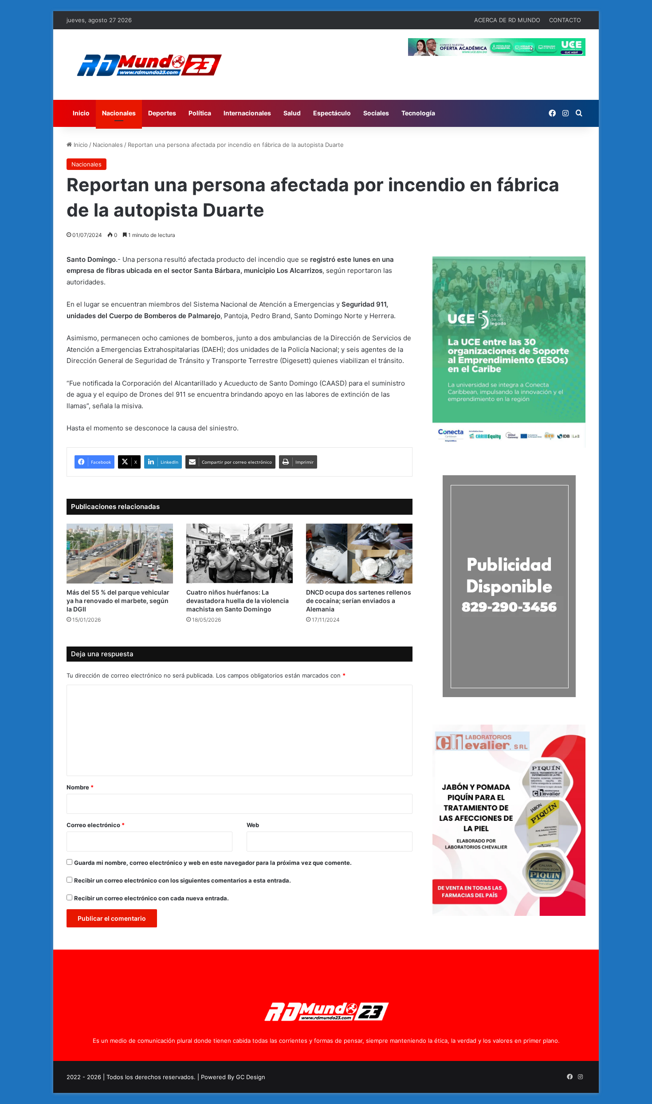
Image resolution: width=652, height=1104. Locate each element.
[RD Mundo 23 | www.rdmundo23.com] (149, 64)
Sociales (376, 113)
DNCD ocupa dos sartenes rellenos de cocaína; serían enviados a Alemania (358, 600)
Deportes (162, 113)
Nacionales (119, 113)
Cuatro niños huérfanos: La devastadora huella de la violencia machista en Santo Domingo (237, 600)
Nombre (80, 787)
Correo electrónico (96, 824)
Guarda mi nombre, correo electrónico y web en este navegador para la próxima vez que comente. (213, 862)
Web (253, 824)
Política (200, 113)
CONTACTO (565, 20)
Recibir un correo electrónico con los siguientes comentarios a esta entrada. (182, 880)
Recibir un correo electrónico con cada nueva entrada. (151, 898)
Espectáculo (332, 113)
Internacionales (247, 113)
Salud (292, 113)
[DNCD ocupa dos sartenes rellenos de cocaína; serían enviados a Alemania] (359, 554)
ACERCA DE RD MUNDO (507, 20)
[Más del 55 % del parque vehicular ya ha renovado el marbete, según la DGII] (120, 554)
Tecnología (418, 113)
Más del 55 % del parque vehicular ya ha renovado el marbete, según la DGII (118, 600)
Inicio (81, 113)
